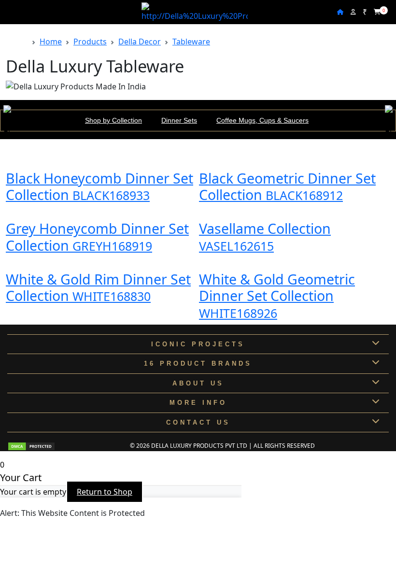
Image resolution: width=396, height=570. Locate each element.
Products (90, 41)
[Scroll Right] (389, 120)
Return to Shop (104, 491)
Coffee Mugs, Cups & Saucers (262, 120)
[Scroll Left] (7, 120)
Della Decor (139, 41)
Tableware (191, 41)
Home (51, 41)
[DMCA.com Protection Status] (31, 445)
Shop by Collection (113, 120)
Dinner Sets (179, 120)
